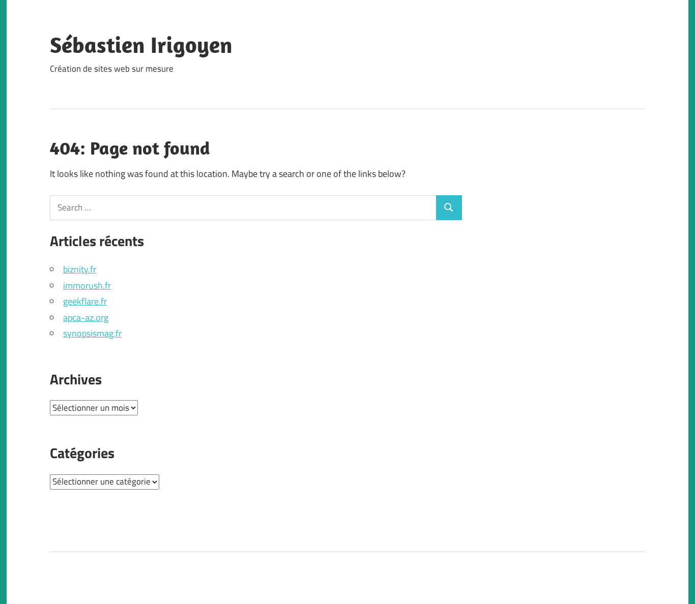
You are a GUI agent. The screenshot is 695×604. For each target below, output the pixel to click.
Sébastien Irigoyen (141, 44)
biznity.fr (79, 269)
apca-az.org (85, 317)
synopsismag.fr (92, 333)
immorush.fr (87, 285)
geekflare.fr (85, 301)
